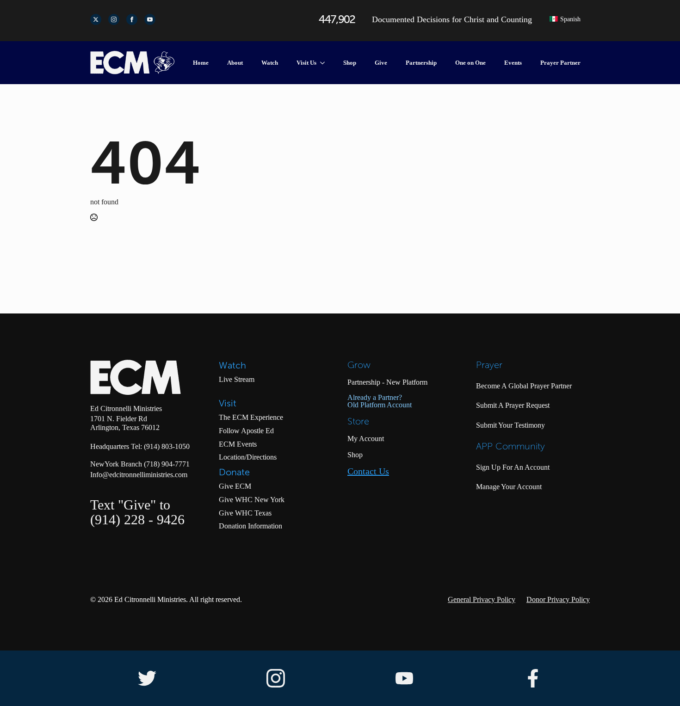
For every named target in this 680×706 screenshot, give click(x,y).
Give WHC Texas (245, 513)
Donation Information (250, 526)
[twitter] (95, 19)
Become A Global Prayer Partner (524, 386)
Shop (349, 62)
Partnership (421, 62)
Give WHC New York (251, 499)
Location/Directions (248, 457)
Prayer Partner (560, 62)
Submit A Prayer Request (513, 405)
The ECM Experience (251, 417)
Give (381, 62)
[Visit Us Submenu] (325, 62)
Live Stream (236, 379)
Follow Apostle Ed (246, 431)
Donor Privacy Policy (558, 599)
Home (201, 62)
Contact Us (368, 471)
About (235, 62)
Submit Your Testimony (510, 425)
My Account (365, 438)
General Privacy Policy (481, 599)
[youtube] (149, 19)
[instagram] (113, 19)
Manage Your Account (509, 487)
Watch (269, 62)
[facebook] (131, 19)
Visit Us (306, 62)
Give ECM (235, 486)
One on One (470, 62)
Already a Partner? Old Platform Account (379, 401)
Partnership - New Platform (387, 382)
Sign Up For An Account (513, 467)
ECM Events (238, 444)
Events (513, 62)
